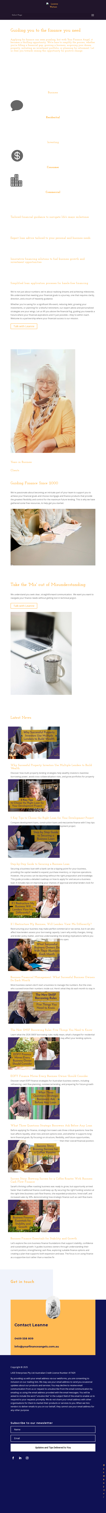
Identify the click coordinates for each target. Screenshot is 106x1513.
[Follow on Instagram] (27, 1458)
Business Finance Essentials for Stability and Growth (44, 1238)
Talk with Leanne (23, 326)
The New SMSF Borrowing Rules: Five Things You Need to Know (51, 1030)
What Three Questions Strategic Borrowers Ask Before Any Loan (51, 1125)
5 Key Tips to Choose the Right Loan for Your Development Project (52, 818)
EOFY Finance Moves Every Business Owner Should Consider (49, 1076)
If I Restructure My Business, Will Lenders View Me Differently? (51, 924)
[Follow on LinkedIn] (20, 1458)
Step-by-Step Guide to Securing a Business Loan (40, 864)
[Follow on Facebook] (13, 1458)
